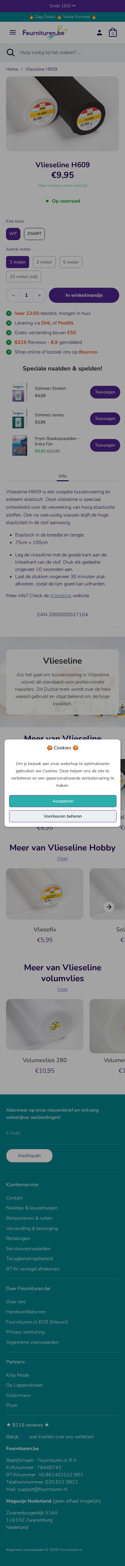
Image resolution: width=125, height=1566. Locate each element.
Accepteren (62, 801)
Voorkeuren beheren (63, 816)
